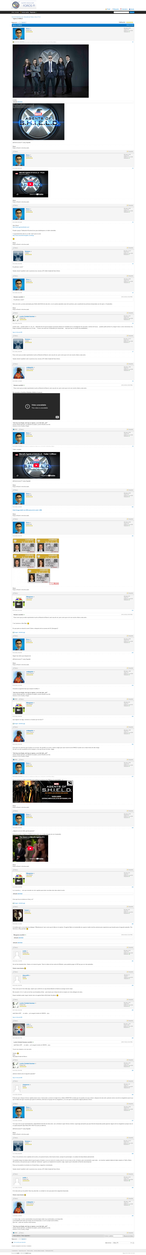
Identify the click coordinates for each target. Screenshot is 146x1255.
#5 (132, 292)
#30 (132, 1215)
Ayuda (132, 9)
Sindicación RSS (49, 1250)
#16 (132, 744)
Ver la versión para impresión (20, 1242)
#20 (132, 923)
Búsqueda (116, 9)
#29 (132, 1187)
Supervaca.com (22, 1250)
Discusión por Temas (29, 17)
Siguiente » (24, 22)
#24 (132, 1037)
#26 (132, 1094)
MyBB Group (28, 1253)
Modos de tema (130, 25)
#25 (132, 1070)
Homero (27, 251)
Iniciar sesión (25, 12)
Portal (108, 9)
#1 (132, 41)
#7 (132, 351)
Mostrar (20, 101)
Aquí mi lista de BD (17, 332)
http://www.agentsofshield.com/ (21, 227)
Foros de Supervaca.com (17, 17)
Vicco (28, 28)
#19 (132, 887)
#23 (132, 1010)
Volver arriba (30, 1250)
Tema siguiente (25, 1235)
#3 (132, 222)
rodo (27, 1024)
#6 (132, 323)
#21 (132, 960)
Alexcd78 (26, 975)
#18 (132, 827)
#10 (132, 506)
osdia (24, 951)
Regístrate (32, 12)
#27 (132, 1120)
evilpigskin (29, 367)
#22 (132, 985)
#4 (132, 263)
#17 (132, 776)
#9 (132, 446)
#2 (132, 168)
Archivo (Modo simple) (39, 1250)
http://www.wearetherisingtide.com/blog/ (23, 235)
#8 (132, 381)
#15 (132, 716)
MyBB (18, 1253)
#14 (132, 685)
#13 (132, 652)
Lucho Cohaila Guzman (27, 316)
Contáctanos (15, 1250)
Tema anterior (16, 1235)
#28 (132, 1153)
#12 (132, 610)
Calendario (124, 9)
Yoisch (26, 910)
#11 (132, 535)
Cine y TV (36, 17)
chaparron (26, 1084)
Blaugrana (29, 596)
